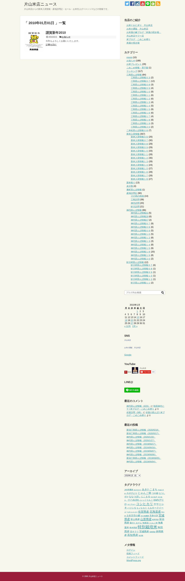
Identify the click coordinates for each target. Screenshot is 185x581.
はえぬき (154, 497)
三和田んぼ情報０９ (140, 88)
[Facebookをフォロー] (132, 3)
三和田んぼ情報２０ (140, 127)
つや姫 (155, 493)
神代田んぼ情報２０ (140, 259)
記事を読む (51, 45)
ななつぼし (134, 496)
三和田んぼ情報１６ (140, 113)
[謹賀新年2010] (34, 41)
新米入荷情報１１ (139, 154)
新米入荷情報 (132, 134)
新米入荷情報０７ (139, 140)
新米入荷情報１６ (139, 172)
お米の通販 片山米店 (137, 29)
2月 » (134, 326)
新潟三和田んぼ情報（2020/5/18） (143, 430)
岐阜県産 (155, 520)
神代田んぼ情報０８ (140, 227)
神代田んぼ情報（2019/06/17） (141, 444)
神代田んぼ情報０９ (140, 230)
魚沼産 (141, 535)
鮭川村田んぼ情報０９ (141, 272)
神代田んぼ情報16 (139, 216)
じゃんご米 (144, 493)
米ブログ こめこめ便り (138, 39)
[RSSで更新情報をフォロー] (158, 3)
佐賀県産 (143, 511)
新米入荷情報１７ (139, 175)
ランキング (131, 71)
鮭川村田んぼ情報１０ (141, 276)
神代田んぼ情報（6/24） (138, 406)
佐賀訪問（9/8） (134, 412)
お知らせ (66, 37)
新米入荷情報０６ (139, 137)
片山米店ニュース (40, 4)
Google (127, 355)
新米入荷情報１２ (139, 158)
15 (138, 317)
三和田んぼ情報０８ (140, 84)
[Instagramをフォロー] (137, 3)
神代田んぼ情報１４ (140, 245)
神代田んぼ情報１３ (140, 241)
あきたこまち (149, 489)
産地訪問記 (131, 193)
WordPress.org (133, 560)
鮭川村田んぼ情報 (135, 262)
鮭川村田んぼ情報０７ (141, 265)
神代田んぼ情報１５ (140, 248)
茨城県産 (144, 531)
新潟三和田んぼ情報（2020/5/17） (143, 433)
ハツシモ (131, 508)
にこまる (145, 496)
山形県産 (146, 519)
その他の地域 (137, 196)
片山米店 (127, 340)
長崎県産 (152, 532)
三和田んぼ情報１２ (140, 99)
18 (126, 320)
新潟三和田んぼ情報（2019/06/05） (143, 458)
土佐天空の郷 (133, 515)
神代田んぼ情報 (134, 210)
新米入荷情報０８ (139, 144)
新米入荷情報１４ (139, 165)
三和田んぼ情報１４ (140, 106)
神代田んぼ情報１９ (140, 255)
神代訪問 (135, 203)
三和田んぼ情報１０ (140, 92)
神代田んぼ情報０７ (140, 223)
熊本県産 (133, 528)
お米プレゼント (134, 64)
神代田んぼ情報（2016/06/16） (141, 447)
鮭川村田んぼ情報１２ (141, 279)
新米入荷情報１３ (139, 161)
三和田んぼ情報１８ (140, 120)
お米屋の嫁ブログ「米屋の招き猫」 (143, 32)
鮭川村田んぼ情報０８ (141, 269)
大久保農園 (145, 516)
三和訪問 (135, 199)
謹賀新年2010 (56, 32)
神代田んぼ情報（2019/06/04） (141, 462)
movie (129, 57)
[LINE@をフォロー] (147, 3)
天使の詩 (153, 515)
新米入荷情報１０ (139, 151)
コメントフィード (135, 557)
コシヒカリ (144, 504)
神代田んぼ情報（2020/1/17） (141, 440)
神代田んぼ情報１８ (140, 252)
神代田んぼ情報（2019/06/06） (141, 454)
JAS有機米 (128, 490)
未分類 (129, 186)
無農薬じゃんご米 (150, 523)
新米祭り (130, 182)
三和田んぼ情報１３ (140, 102)
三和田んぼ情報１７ (140, 116)
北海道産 (155, 511)
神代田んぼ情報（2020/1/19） (141, 437)
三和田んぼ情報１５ (140, 109)
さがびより (131, 493)
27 (132, 323)
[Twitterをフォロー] (127, 3)
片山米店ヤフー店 (135, 36)
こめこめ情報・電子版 (137, 68)
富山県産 (135, 519)
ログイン (130, 550)
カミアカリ (131, 504)
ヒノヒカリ (142, 508)
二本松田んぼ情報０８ (137, 130)
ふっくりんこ (146, 500)
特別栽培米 (147, 527)
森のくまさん (136, 523)
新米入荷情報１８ (139, 179)
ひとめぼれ (133, 500)
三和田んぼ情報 (134, 75)
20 (132, 320)
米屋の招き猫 (132, 43)
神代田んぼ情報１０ (140, 234)
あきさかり (137, 490)
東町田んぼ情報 (134, 190)
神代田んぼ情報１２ (140, 237)
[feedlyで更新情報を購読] (153, 3)
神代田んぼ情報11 (139, 213)
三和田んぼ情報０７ (140, 81)
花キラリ (134, 531)
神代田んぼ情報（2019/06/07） (141, 451)
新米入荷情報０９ (139, 147)
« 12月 (127, 326)
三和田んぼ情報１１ (140, 95)
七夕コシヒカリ (132, 512)
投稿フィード (132, 553)
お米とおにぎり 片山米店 (139, 25)
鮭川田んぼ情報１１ (140, 283)
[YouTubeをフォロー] (142, 3)
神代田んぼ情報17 (139, 220)
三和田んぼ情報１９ (140, 123)
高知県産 (132, 535)
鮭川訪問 (135, 206)
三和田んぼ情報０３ (140, 77)
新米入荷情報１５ (139, 168)
